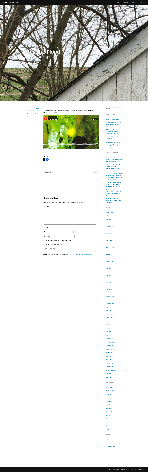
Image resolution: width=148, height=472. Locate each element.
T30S (107, 422)
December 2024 (110, 251)
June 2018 (109, 328)
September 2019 (110, 307)
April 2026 (109, 223)
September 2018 (111, 318)
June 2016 (109, 374)
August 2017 (109, 353)
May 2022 (109, 276)
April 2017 (109, 360)
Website (46, 236)
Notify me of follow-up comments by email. (58, 241)
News (118, 3)
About (134, 3)
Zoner (37, 108)
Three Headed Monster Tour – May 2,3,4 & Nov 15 (114, 178)
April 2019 (109, 311)
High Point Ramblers (112, 405)
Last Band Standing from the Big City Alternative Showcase (114, 159)
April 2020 (109, 293)
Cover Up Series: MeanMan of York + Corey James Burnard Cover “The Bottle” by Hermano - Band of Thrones (114, 186)
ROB (107, 419)
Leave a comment (33, 111)
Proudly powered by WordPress (117, 469)
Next (95, 173)
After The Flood (41, 52)
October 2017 (110, 346)
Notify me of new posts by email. (55, 244)
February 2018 (110, 339)
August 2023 (109, 265)
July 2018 (108, 325)
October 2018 (110, 314)
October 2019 (110, 304)
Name (46, 228)
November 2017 (110, 342)
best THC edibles (111, 199)
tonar (32, 114)
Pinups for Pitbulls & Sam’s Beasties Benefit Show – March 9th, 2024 (113, 192)
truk (28, 114)
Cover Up (108, 394)
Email (46, 232)
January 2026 (110, 227)
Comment (47, 206)
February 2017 (110, 363)
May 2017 (108, 356)
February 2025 (110, 248)
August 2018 (109, 321)
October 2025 (110, 230)
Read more (28, 63)
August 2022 (109, 272)
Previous (47, 173)
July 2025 (108, 234)
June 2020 (109, 286)
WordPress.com (140, 469)
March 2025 (109, 244)
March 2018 (109, 335)
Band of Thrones (11, 2)
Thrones (126, 3)
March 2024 (109, 262)
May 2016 (108, 377)
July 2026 (108, 216)
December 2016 (110, 370)
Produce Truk (110, 412)
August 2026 (109, 213)
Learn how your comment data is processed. (78, 255)
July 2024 (108, 258)
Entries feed (109, 443)
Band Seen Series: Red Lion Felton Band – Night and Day (114, 124)
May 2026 (109, 220)
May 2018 (108, 332)
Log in (108, 440)
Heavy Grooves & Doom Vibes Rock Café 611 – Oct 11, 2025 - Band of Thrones (114, 174)
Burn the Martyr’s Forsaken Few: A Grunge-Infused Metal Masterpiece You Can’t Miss (114, 145)
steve (36, 114)
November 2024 (110, 255)
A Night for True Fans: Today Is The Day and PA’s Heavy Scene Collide (113, 131)
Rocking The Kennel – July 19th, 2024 (113, 201)
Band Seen (109, 387)
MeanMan (109, 408)
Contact (142, 3)
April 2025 (109, 241)
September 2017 (110, 349)
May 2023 (109, 269)
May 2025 (109, 237)
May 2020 (109, 290)
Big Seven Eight (110, 391)
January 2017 (109, 367)
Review (108, 415)
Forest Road (109, 401)
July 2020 (108, 283)
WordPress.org (110, 450)
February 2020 (110, 297)
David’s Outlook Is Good (113, 119)
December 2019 (110, 300)
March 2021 (109, 279)
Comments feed (110, 447)
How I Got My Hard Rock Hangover (113, 138)
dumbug (108, 398)
